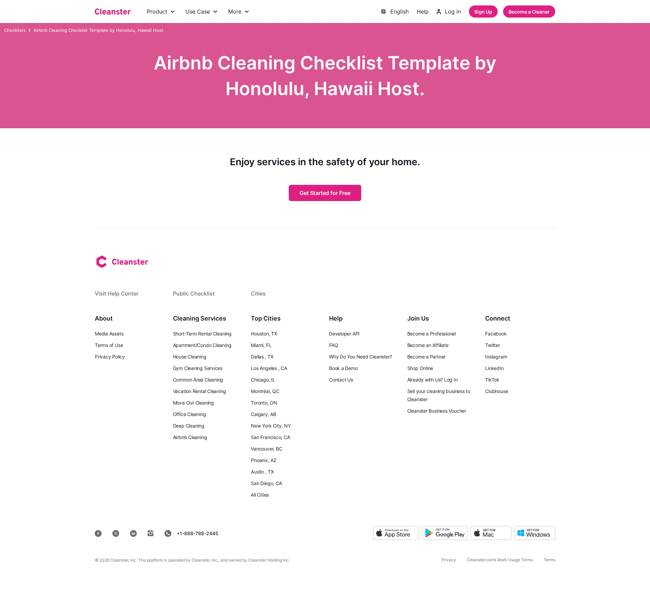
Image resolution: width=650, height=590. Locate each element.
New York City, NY (270, 426)
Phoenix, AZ (264, 460)
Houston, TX (264, 333)
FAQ (333, 345)
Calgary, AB (263, 414)
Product (157, 11)
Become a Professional (431, 333)
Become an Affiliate (428, 345)
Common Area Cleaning (198, 380)
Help (423, 11)
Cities (258, 293)
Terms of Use (109, 345)
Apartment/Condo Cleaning (202, 345)
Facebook (495, 333)
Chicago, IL (263, 380)
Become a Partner (426, 356)
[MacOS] (491, 533)
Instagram (496, 356)
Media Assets (109, 333)
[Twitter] (115, 533)
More (234, 11)
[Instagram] (151, 533)
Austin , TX (262, 472)
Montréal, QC (265, 391)
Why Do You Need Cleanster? (360, 356)
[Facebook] (98, 533)
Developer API (344, 333)
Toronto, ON (264, 403)
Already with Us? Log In (432, 380)
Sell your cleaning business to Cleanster (438, 395)
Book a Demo (343, 368)
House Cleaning (190, 356)
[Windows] (534, 533)
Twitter (492, 345)
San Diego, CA (266, 483)
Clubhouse (496, 391)
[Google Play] (445, 533)
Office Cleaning (189, 414)
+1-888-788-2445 (197, 533)
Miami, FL (261, 345)
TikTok (492, 380)
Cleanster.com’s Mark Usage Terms (500, 559)
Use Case (198, 11)
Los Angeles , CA (269, 368)
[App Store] (396, 533)
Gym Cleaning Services (197, 368)
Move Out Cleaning (193, 403)
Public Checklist (194, 293)
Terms (549, 559)
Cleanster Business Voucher (436, 411)
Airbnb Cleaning (190, 437)
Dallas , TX (262, 356)
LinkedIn (494, 368)
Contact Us (341, 380)
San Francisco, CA (270, 437)
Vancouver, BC (266, 449)
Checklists (15, 30)
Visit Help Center (116, 293)
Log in (453, 11)
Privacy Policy (110, 356)
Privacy (448, 559)
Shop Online (420, 368)
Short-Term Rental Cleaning (202, 333)
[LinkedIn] (133, 533)
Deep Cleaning (188, 426)
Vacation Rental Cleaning (199, 391)
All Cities (260, 495)
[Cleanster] (113, 11)
